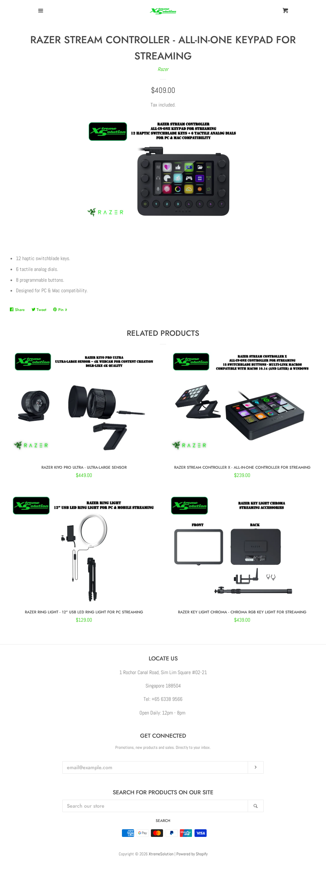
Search (163, 821)
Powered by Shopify (192, 854)
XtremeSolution (161, 854)
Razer (163, 69)
